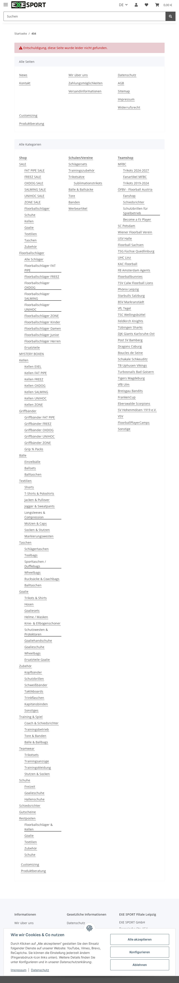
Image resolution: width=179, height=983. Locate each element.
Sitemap (124, 91)
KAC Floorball (127, 264)
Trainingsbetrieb (36, 729)
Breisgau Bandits (130, 391)
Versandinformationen (85, 91)
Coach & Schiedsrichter (41, 723)
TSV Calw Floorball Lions (135, 283)
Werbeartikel (78, 208)
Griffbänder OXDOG (38, 430)
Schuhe (29, 215)
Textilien (30, 234)
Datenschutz (127, 75)
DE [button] (121, 4)
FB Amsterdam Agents (134, 270)
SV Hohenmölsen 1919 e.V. (137, 410)
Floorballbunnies (130, 276)
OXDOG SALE (33, 183)
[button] (136, 4)
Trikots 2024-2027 (136, 170)
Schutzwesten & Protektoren (36, 632)
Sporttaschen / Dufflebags (35, 563)
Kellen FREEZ (33, 379)
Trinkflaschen (34, 698)
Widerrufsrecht (129, 107)
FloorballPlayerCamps (134, 422)
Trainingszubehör (82, 170)
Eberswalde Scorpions (134, 403)
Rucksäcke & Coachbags (41, 579)
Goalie (29, 227)
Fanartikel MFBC (135, 177)
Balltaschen (32, 474)
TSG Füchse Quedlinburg (136, 251)
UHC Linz (124, 257)
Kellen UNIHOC (35, 398)
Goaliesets (32, 610)
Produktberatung (31, 123)
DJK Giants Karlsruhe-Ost (136, 334)
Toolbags (31, 555)
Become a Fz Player (137, 219)
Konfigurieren (139, 952)
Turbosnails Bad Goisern (136, 372)
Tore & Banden (35, 736)
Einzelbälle (32, 462)
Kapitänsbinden (36, 704)
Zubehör (30, 246)
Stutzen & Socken (37, 774)
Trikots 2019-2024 (136, 183)
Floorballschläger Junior (41, 335)
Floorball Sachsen (131, 245)
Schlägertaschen (36, 549)
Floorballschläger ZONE (41, 316)
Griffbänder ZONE (37, 443)
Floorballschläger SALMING (37, 296)
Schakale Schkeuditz (133, 359)
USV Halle (125, 238)
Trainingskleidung (37, 767)
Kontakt (24, 83)
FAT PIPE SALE (34, 170)
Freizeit (29, 786)
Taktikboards (33, 691)
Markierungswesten (38, 536)
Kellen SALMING (36, 392)
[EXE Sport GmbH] (28, 5)
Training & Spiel (31, 717)
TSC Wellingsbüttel (131, 315)
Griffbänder (27, 411)
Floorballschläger (37, 208)
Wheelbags (32, 572)
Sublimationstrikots (88, 183)
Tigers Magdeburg (131, 378)
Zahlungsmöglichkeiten (86, 83)
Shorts (29, 487)
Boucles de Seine (130, 353)
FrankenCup (127, 397)
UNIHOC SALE (34, 196)
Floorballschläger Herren (42, 341)
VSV (120, 416)
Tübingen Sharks (130, 327)
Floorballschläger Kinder (42, 322)
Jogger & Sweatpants (39, 506)
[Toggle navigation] (5, 2)
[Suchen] (170, 16)
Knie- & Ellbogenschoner (42, 623)
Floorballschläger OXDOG (37, 285)
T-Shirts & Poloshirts (39, 493)
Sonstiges (31, 710)
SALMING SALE (35, 189)
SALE (22, 164)
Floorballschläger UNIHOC (37, 307)
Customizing (28, 115)
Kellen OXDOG (34, 385)
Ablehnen (140, 965)
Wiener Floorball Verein (135, 232)
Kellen (29, 221)
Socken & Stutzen (37, 530)
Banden (74, 202)
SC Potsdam (126, 226)
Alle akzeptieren (140, 939)
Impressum (126, 99)
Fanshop (129, 196)
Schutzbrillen (34, 679)
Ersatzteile (32, 347)
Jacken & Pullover (37, 500)
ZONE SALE (32, 202)
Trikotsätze (76, 177)
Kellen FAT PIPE (35, 373)
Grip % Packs (33, 449)
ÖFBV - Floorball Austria (135, 189)
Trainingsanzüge (36, 761)
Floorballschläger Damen (42, 328)
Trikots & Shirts (35, 598)
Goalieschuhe (34, 647)
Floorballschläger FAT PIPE (40, 268)
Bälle (22, 455)
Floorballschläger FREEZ (41, 276)
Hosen (29, 604)
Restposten (27, 818)
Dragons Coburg (130, 346)
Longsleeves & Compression (34, 514)
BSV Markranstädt (131, 302)
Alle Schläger (33, 259)
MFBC (122, 164)
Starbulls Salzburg (131, 296)
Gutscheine (27, 812)
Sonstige (124, 429)
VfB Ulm (123, 384)
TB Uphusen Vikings (132, 365)
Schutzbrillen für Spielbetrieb (135, 210)
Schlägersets (78, 164)
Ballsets (30, 468)
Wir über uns (78, 75)
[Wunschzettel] (146, 4)
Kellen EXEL (32, 366)
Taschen (30, 240)
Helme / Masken (36, 617)
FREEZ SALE (32, 177)
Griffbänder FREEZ (37, 424)
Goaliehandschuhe (38, 640)
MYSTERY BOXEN (31, 354)
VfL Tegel (124, 308)
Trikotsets (31, 755)
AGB (121, 83)
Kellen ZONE (33, 405)
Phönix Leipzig (128, 289)
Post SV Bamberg (130, 340)
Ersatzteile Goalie (37, 660)
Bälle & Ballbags (36, 742)
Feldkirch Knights (130, 321)
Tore (72, 196)
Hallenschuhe (34, 799)
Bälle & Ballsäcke (81, 189)
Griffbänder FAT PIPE (39, 417)
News (23, 75)
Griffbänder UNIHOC (39, 436)
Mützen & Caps (35, 523)
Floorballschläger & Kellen (38, 827)
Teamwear (26, 748)
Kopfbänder (33, 672)
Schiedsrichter (29, 806)
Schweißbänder (35, 685)
